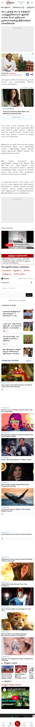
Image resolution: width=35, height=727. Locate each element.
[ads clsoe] (34, 716)
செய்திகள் (5, 7)
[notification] (32, 2)
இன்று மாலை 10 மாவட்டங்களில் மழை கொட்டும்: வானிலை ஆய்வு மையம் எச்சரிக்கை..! (16, 261)
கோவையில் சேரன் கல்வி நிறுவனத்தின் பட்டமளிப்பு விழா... (7, 676)
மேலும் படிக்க (10, 663)
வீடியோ (8, 681)
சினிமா (27, 271)
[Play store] (28, 2)
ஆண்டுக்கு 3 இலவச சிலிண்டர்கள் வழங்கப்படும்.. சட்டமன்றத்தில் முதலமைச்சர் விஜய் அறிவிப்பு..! (21, 676)
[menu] (3, 3)
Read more (9, 245)
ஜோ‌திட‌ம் (17, 271)
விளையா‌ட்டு (18, 7)
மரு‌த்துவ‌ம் (6, 274)
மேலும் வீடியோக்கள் (11, 685)
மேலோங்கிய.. (20, 274)
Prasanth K (12, 73)
